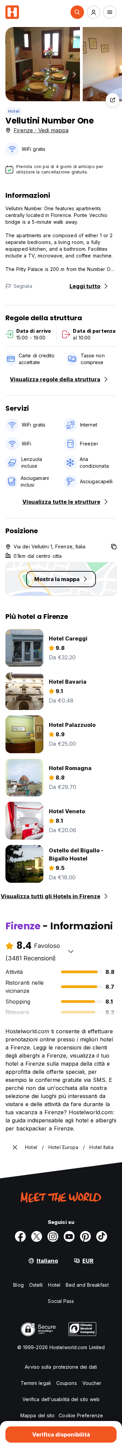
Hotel (13, 111)
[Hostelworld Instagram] (52, 1236)
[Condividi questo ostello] (112, 100)
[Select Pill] (77, 12)
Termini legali (36, 1383)
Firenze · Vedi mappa (41, 130)
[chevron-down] (71, 951)
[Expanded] (15, 1147)
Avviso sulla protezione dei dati (61, 1367)
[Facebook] (20, 1236)
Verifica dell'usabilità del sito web (61, 1399)
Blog (18, 1285)
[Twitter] (36, 1236)
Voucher (92, 1383)
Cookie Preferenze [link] (81, 1415)
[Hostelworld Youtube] (69, 1236)
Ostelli (36, 1285)
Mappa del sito (37, 1415)
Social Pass (61, 1301)
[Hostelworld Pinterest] (85, 1236)
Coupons (66, 1383)
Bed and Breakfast (87, 1285)
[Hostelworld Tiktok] (101, 1236)
